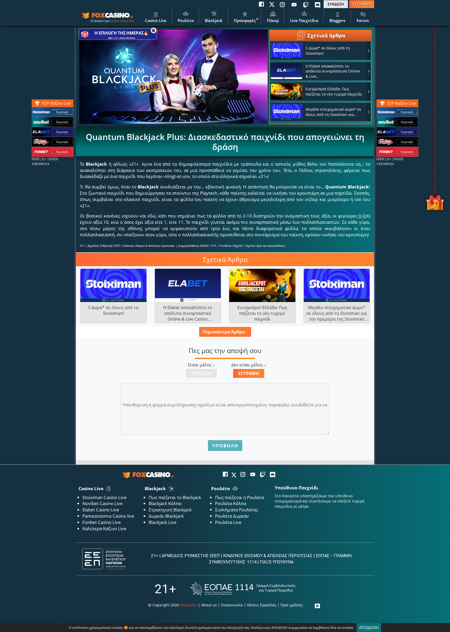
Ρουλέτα (186, 20)
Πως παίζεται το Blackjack (175, 497)
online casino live (122, 21)
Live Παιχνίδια (304, 20)
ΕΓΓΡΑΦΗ (361, 4)
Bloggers (337, 20)
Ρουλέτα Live (228, 522)
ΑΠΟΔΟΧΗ (369, 627)
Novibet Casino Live (102, 503)
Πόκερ (273, 20)
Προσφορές (245, 20)
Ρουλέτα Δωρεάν (232, 516)
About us (209, 604)
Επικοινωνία (232, 604)
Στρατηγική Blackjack (170, 510)
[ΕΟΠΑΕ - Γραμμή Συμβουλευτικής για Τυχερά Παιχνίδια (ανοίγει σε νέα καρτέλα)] (243, 589)
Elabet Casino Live (100, 510)
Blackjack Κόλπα (165, 503)
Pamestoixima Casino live (108, 516)
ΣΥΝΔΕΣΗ (336, 4)
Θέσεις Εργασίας (261, 604)
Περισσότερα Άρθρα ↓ (225, 332)
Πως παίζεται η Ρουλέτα (239, 497)
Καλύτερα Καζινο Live (104, 528)
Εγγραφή (407, 112)
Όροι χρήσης (291, 604)
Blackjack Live (163, 522)
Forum (363, 20)
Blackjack (214, 20)
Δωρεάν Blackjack (166, 516)
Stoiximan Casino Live (104, 497)
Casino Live (155, 20)
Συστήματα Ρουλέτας (236, 510)
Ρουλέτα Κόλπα (230, 503)
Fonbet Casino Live (101, 522)
